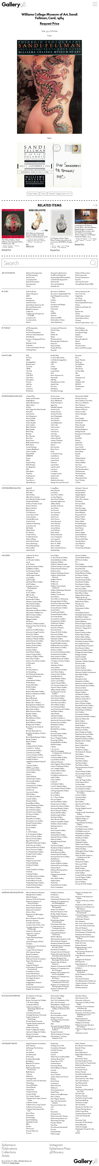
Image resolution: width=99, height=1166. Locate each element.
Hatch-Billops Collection (59, 1068)
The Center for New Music (84, 1078)
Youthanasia (79, 386)
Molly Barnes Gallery (58, 852)
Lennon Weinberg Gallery (60, 766)
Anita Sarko (30, 414)
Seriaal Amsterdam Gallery (85, 685)
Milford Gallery (56, 839)
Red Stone (78, 1050)
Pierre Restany (80, 512)
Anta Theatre (30, 1046)
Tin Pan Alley (79, 371)
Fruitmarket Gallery (33, 887)
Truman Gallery (80, 795)
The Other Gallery (81, 761)
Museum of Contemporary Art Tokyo (60, 977)
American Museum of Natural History (33, 902)
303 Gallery (30, 577)
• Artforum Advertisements (35, 239)
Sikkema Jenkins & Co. (83, 699)
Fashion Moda (31, 856)
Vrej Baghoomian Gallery (84, 829)
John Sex (54, 434)
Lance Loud (55, 458)
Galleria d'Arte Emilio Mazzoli (58, 576)
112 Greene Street (32, 573)
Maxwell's (54, 377)
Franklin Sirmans (32, 537)
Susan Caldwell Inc (81, 745)
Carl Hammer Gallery (33, 750)
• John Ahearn (80, 240)
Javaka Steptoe (56, 497)
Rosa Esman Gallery (82, 648)
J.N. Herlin (54, 663)
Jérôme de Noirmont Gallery (61, 720)
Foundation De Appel (58, 1048)
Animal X (29, 412)
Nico (77, 416)
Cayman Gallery (32, 765)
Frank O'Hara (31, 534)
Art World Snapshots (33, 332)
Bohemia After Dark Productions (33, 1069)
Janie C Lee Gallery (57, 681)
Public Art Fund (80, 943)
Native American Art (82, 291)
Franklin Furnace (56, 1050)
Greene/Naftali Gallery (59, 614)
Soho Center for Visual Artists (85, 1063)
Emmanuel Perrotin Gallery (35, 847)
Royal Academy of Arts (59, 1015)
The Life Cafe (80, 1093)
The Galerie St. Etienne (83, 752)
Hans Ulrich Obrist (32, 541)
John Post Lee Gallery (58, 702)
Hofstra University (32, 1027)
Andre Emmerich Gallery (34, 641)
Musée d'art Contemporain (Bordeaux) (84, 908)
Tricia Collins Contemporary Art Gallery (85, 792)
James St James (56, 414)
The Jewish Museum (82, 979)
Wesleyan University (82, 1023)
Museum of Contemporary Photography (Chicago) (60, 985)
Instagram (56, 1145)
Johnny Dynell (55, 438)
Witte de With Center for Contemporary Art (84, 856)
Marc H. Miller (56, 543)
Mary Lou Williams (82, 403)
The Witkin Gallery (81, 765)
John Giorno (55, 519)
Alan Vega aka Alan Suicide (36, 409)
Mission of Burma (81, 409)
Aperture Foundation (33, 910)
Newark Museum (81, 928)
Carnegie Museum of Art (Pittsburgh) (34, 928)
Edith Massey (30, 465)
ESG (27, 469)
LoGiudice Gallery (57, 784)
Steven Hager (80, 532)
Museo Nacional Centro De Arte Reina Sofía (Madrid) (61, 955)
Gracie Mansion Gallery (59, 608)
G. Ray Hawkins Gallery (59, 557)
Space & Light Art (81, 339)
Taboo (77, 456)
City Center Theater (33, 1096)
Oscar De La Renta (81, 499)
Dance (28, 322)
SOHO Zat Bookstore (82, 1065)
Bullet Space (30, 1072)
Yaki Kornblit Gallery (82, 870)
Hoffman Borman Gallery (60, 645)
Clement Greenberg (33, 523)
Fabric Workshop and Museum (33, 962)
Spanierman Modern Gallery (85, 716)
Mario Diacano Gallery (59, 810)
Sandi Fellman (33, 194)
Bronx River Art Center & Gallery (34, 728)
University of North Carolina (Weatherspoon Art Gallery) (85, 1014)
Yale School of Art (81, 1033)
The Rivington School (82, 316)
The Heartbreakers (82, 469)
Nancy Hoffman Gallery (59, 863)
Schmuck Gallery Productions (85, 672)
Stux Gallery (79, 743)
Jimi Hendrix (55, 420)
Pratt (52, 1011)
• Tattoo (16, 246)
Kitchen (53, 1079)
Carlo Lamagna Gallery (34, 755)
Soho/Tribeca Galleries (83, 710)
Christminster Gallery (33, 779)
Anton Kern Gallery (33, 658)
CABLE (28, 744)
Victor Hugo (79, 546)
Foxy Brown (30, 480)
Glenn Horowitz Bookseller (60, 1057)
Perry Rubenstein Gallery (84, 591)
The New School (81, 996)
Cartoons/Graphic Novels (35, 347)
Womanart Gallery (82, 862)
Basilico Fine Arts (32, 700)
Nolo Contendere (57, 887)
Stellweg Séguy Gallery (83, 736)
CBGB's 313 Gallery (32, 768)
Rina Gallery (79, 630)
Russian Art (79, 311)
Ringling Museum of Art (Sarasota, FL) (83, 948)
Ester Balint (30, 471)
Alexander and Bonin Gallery (36, 610)
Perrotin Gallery (81, 589)
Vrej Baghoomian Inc (82, 831)
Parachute (54, 1112)
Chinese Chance (31, 1092)
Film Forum (30, 1128)
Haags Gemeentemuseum (35, 987)
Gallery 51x (55, 581)
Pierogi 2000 (79, 604)
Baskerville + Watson (33, 702)
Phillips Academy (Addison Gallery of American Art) (60, 1008)
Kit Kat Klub (55, 355)
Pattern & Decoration (82, 273)
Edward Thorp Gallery (34, 836)
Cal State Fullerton (32, 1004)
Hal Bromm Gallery (57, 623)
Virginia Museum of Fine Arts (85, 983)
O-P (52, 1107)
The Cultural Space (81, 1081)
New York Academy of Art (60, 1000)
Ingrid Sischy (30, 550)
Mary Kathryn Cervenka (83, 400)
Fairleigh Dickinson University (36, 1015)
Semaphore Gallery (82, 681)
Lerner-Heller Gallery (58, 771)
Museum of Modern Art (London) (59, 989)
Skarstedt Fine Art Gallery (84, 705)
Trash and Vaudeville (82, 1116)
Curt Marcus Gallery (33, 796)
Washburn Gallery (81, 838)
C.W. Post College (32, 1002)
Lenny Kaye (55, 460)
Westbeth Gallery (81, 842)
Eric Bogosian (30, 467)
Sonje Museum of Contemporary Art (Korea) (85, 965)
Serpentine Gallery (81, 690)
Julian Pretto (55, 713)
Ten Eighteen (79, 364)
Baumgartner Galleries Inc (35, 705)
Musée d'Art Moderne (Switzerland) (83, 912)
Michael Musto (80, 490)
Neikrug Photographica (59, 870)
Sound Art (78, 337)
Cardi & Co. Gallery (33, 748)
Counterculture (31, 320)
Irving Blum (55, 488)
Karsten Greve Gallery (59, 722)
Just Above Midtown (58, 718)
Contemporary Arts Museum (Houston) (36, 947)
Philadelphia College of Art (60, 1004)
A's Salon (29, 590)
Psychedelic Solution (82, 612)
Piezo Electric (80, 606)
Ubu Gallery (79, 801)
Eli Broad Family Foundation (36, 959)
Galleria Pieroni (56, 579)
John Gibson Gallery (58, 696)
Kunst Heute (55, 1081)
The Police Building (81, 1100)
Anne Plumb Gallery (33, 652)
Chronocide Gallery (33, 781)
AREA (28, 360)
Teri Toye (78, 465)
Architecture (30, 300)
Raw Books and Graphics (84, 1046)
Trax (76, 1118)
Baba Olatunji (31, 427)
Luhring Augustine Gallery (60, 791)
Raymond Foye (80, 515)
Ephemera (8, 1145)
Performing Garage (58, 1120)
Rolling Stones (80, 431)
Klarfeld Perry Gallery (58, 729)
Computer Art (31, 318)
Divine (28, 458)
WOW (77, 1133)
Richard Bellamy (81, 621)
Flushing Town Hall (57, 1046)
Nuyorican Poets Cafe (58, 1105)
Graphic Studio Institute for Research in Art (35, 1024)
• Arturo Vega (55, 246)
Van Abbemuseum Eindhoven (85, 981)
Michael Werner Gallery (59, 837)
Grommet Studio (56, 616)
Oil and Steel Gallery (82, 557)
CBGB (28, 369)
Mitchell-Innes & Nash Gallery (58, 842)
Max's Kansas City (57, 375)
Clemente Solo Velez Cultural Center (36, 1099)
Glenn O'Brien (31, 539)
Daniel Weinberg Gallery (35, 805)
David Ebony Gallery (33, 807)
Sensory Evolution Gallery (84, 683)
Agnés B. (29, 488)
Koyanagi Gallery (57, 740)
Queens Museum (81, 945)
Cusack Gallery (31, 799)
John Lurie (54, 429)
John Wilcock (55, 526)
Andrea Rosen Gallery (34, 643)
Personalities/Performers (83, 302)
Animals (29, 298)
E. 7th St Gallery (31, 832)
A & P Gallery (30, 584)
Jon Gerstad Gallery (58, 707)
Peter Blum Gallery (81, 593)
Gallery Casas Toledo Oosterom (58, 587)
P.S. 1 (77, 562)
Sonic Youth (79, 447)
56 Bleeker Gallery (32, 569)
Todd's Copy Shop (81, 1111)
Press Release (80, 328)
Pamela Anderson (81, 420)
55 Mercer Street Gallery (34, 566)
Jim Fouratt (55, 510)
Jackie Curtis (55, 409)
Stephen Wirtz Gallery (83, 741)
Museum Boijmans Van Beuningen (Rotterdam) (60, 959)
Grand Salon (55, 610)
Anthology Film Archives (34, 1048)
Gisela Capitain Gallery (59, 605)
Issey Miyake (55, 490)
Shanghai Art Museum (83, 959)
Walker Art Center (81, 985)
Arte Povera (30, 277)
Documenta (30, 1115)
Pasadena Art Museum (83, 934)
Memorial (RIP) (56, 318)
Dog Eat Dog (30, 462)
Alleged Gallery (31, 619)
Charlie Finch (30, 521)
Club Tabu (29, 377)
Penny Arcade (80, 425)
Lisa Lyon (54, 469)
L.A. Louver (55, 749)
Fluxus (28, 286)
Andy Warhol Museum (34, 908)
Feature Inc (30, 858)
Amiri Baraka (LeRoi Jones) (35, 499)
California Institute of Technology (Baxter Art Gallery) (35, 1009)
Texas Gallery (80, 747)
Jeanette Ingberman (58, 501)
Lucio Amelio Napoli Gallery (61, 788)
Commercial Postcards (58, 328)
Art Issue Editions (32, 670)
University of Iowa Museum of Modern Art (84, 1007)
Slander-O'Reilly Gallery (83, 708)
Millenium (54, 1088)
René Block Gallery (82, 617)
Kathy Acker (55, 532)
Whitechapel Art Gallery (83, 847)
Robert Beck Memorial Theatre (83, 1055)
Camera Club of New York (35, 925)
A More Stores (31, 291)
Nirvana (54, 386)
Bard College (30, 998)
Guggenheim (30, 980)
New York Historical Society (85, 925)
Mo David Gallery (57, 845)
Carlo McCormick (32, 515)
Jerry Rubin (55, 508)
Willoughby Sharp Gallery (84, 851)
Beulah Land (30, 364)
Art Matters (30, 1052)
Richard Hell (79, 427)
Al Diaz (28, 407)
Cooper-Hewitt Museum (34, 950)
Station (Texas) (80, 1072)
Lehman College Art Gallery (36, 1032)
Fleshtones (29, 478)
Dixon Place (30, 1113)
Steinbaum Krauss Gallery (84, 734)
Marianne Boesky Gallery (60, 808)
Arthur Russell (30, 423)
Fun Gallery (55, 555)
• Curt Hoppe (64, 246)
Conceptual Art (31, 279)
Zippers (78, 389)
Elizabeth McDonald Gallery (36, 843)
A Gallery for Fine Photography (32, 587)
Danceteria (30, 380)
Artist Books (30, 337)
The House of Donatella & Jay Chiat (84, 1090)
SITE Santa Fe (80, 962)
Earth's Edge (30, 1117)
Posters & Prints (56, 348)
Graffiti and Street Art (58, 275)
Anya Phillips (30, 420)
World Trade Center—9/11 (84, 322)
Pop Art (78, 279)
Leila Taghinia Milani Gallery (61, 764)
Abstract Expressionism (34, 273)
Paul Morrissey (80, 508)
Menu (95, 4)
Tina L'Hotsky (80, 480)
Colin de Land (31, 526)
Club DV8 (29, 375)
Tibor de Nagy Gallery (83, 780)
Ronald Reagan (80, 523)
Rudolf (77, 436)
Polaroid (54, 343)
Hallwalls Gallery (57, 625)
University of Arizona (82, 1000)
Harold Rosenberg (32, 546)
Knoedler (54, 731)
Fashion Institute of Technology (32, 1018)
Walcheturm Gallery (82, 835)
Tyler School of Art (81, 998)
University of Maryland (83, 1010)
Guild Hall (29, 984)
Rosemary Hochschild (82, 434)
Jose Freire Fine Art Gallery (60, 709)
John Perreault (56, 521)
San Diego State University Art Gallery (60, 1020)
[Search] (49, 264)
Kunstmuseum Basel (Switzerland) (57, 921)
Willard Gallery (80, 849)
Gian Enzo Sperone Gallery (60, 603)
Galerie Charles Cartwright (60, 566)
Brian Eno (29, 438)
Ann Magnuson (31, 416)
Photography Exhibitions (59, 341)
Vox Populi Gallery (81, 827)
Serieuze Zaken (80, 688)
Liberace (54, 462)
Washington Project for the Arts (84, 1130)
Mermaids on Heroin (82, 407)
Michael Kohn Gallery (58, 835)
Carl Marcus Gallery (33, 752)
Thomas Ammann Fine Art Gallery (84, 768)
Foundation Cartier (32, 971)
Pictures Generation (82, 277)
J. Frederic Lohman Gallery (60, 661)
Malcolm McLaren (57, 480)
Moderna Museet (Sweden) (60, 943)
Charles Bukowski (32, 519)
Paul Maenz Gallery (82, 584)
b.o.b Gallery (31, 689)
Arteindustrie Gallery (33, 680)
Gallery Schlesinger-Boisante (61, 590)
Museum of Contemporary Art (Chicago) (60, 969)
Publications (9, 1148)
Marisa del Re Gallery (58, 813)
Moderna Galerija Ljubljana (60, 848)
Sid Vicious (79, 445)
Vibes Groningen (81, 1127)
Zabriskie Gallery (81, 879)
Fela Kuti (29, 473)
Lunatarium (55, 1083)
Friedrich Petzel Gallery (34, 885)
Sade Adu (78, 442)
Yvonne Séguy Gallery (83, 877)
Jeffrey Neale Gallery (58, 690)
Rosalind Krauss (80, 526)
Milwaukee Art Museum (59, 941)
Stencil (77, 341)
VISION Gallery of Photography (81, 819)
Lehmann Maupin (57, 762)
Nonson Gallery (81, 555)
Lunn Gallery (55, 793)
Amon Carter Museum (34, 905)
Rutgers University (57, 1017)
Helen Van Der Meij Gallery (60, 641)
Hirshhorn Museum (57, 892)
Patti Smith (79, 423)
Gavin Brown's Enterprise (59, 599)
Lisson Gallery (56, 779)
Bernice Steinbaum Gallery (35, 707)
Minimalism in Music (58, 320)
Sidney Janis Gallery (82, 697)
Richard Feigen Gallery (83, 623)
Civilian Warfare (32, 788)
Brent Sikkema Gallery (34, 722)
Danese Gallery (31, 801)
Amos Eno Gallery (32, 634)
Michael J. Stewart (81, 488)
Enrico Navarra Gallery (34, 849)
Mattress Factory (57, 826)
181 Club (29, 357)
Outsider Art (55, 286)
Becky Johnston (31, 508)
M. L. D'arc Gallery (57, 797)
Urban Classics (80, 806)
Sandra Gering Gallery (83, 670)
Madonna (54, 478)
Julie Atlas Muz (56, 442)
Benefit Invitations (32, 309)
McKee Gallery (56, 833)
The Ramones (80, 471)
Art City (28, 667)
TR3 (76, 373)
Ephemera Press (60, 1148)
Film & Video (55, 330)
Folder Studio (14, 1163)
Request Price (49, 23)
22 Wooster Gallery (33, 560)
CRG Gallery (30, 794)
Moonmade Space (57, 1090)
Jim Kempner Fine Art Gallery (58, 693)
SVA (52, 1024)
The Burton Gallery (81, 750)
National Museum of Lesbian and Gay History (85, 916)
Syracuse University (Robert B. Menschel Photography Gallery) (60, 1028)
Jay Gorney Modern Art (59, 685)
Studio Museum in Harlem (84, 974)
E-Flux (28, 830)
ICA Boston (54, 895)
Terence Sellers (80, 462)
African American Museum (35, 892)
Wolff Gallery (80, 859)
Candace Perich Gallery (34, 746)
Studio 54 (78, 362)
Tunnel (77, 375)
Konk (52, 451)
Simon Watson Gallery (83, 703)
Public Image (55, 1134)
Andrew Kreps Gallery (34, 645)
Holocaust (54, 309)
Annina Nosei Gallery (33, 654)
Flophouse (54, 1043)
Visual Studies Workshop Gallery (84, 823)
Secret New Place (81, 1059)
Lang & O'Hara (56, 755)
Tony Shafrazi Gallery (83, 789)
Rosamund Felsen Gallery (84, 650)
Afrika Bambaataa (32, 403)
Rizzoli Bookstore (81, 1052)
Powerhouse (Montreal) (59, 1127)
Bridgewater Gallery (33, 724)
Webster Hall (80, 382)
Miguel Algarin (80, 495)
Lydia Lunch (55, 476)
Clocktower (30, 790)
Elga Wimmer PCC (32, 841)
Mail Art (53, 315)
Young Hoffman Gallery (83, 875)
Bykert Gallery (31, 741)
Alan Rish (29, 492)
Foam (28, 867)
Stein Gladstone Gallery (83, 732)
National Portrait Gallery (59, 865)
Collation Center (32, 1102)
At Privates (30, 1057)
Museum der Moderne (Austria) (58, 963)
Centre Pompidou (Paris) (34, 941)
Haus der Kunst (56, 630)
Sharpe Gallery (80, 692)
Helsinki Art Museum (33, 989)
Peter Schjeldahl (80, 510)
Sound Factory (80, 1067)
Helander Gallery (57, 639)
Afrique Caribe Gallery (34, 601)
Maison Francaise (32, 1034)
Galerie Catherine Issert (59, 564)
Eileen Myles (30, 530)
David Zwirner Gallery (34, 812)
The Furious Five (81, 467)
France (53, 302)
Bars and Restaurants (33, 307)
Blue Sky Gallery (32, 716)
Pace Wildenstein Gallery (84, 566)
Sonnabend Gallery (82, 714)
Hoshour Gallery (56, 650)
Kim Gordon (55, 447)
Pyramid (78, 355)
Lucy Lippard (55, 539)
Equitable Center (32, 1122)
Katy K (53, 445)
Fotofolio (29, 872)
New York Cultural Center (84, 923)
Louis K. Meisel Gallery (59, 786)
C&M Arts (29, 1076)
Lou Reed (54, 471)
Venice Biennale (80, 1125)
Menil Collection (56, 937)
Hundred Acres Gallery (59, 654)
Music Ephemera (56, 322)
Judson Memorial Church (59, 1077)
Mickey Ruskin (80, 492)
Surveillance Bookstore (83, 1074)
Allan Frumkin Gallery (33, 615)
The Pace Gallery (81, 763)
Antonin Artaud (31, 506)
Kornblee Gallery (57, 736)
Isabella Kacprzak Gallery (60, 658)
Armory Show (31, 912)
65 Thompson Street (33, 571)
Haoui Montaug (31, 543)
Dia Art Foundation (32, 957)
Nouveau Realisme (57, 284)
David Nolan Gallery (33, 810)
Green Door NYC (57, 1061)
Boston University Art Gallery (36, 1000)
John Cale (54, 425)
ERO (27, 1124)
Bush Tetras (30, 445)
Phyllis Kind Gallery (82, 601)
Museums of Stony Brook (84, 905)
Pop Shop (54, 1125)
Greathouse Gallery (58, 612)
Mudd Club (55, 384)
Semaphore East (81, 679)
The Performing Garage (83, 1098)
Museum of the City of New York (84, 901)
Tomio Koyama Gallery (83, 786)
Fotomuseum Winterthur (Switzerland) (34, 968)
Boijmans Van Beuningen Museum (34, 915)
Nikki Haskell (80, 497)
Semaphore (79, 677)
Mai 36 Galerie (56, 799)
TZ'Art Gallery (80, 799)
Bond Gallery (30, 720)
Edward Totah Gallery (34, 838)
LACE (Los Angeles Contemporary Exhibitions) (61, 752)
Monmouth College (57, 996)
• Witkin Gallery (7, 247)
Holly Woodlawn (57, 403)
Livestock (54, 782)
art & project (30, 663)
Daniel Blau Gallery (33, 803)
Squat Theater (80, 360)
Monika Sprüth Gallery (59, 854)
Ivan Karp (54, 492)
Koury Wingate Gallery (59, 738)
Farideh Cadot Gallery (34, 854)
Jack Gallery (55, 667)
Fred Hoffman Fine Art (34, 880)
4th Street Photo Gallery (34, 582)
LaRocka (54, 362)
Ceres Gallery (31, 772)
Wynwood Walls (81, 864)
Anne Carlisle (30, 418)
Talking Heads (80, 458)
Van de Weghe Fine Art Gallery (83, 809)
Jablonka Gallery (57, 665)
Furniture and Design (58, 304)
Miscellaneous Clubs (58, 382)
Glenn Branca (31, 482)
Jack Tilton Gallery (57, 672)
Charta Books (31, 1087)
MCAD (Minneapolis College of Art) (36, 1037)
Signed (77, 334)
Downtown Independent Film (61, 294)
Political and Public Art (83, 307)
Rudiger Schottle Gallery (83, 652)
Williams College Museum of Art (60, 194)
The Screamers (80, 473)
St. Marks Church (81, 1069)
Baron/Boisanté (31, 698)
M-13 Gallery (55, 795)
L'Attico (53, 747)
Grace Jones (55, 396)
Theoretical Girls (81, 478)
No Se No (54, 883)
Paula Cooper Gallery (83, 586)
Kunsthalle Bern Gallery (59, 742)
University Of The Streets (83, 1122)
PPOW (77, 610)
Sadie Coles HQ (80, 659)
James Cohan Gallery (58, 674)
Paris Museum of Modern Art (85, 932)
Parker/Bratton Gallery (83, 573)
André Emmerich (32, 647)
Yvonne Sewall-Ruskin (83, 548)
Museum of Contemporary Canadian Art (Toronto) (60, 981)
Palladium (54, 389)
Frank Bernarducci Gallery (35, 876)
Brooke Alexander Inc (33, 731)
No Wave (78, 298)
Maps (53, 337)
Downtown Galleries (58, 291)
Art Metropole (31, 1054)
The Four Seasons (81, 1085)
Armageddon (31, 362)
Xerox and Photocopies (83, 348)
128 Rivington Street (33, 575)
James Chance (56, 412)
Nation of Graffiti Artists (59, 1094)
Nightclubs (79, 296)
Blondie (28, 434)
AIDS (28, 296)
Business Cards (31, 343)
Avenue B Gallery (32, 685)
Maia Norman (56, 541)
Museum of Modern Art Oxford (83, 893)
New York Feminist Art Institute (58, 1102)
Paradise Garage (57, 391)
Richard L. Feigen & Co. (83, 628)
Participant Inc (56, 1114)
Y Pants (77, 482)
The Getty (78, 976)
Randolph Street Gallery (83, 615)
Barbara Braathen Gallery (35, 691)
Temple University (57, 1032)
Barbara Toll (30, 696)
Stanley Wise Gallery (82, 727)
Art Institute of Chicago (34, 996)
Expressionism (31, 284)
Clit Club (29, 371)
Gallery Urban (56, 592)
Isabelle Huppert (56, 407)
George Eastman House (34, 976)
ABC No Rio (30, 595)
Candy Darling (31, 447)
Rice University (56, 1013)
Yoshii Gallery (80, 873)
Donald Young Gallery (34, 823)
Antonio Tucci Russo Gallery (35, 661)
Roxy (77, 357)
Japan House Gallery (58, 683)
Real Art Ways (80, 1048)
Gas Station (55, 307)
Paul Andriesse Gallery (83, 580)
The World (79, 369)
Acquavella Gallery (33, 599)
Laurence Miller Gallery (59, 757)
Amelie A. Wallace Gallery (35, 623)
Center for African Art (33, 931)
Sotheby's (78, 968)
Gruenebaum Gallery (58, 621)
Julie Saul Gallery (57, 716)
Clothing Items (31, 350)
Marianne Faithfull (81, 396)
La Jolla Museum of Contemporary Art (58, 927)
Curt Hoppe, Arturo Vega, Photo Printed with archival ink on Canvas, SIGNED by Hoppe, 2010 (61, 241)
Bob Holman (30, 510)
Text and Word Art (81, 282)
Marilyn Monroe (81, 398)
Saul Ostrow (79, 528)
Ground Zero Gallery (58, 619)
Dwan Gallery (31, 827)
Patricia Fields (80, 504)
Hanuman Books (56, 1066)
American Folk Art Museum (35, 899)
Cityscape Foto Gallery (34, 785)
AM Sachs (29, 621)
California (29, 311)
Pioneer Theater (56, 1123)
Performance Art (81, 275)
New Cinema (55, 1096)
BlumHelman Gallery (33, 718)
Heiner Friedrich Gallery (59, 636)
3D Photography (32, 328)
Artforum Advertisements (35, 334)
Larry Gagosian (56, 537)
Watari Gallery (80, 840)
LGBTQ (53, 313)
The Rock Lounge (81, 1102)
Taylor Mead (79, 460)
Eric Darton (30, 532)
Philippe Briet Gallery (82, 595)
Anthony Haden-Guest (34, 504)
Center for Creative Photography (33, 934)
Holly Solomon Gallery (59, 647)
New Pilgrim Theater (58, 1099)
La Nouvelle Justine (57, 357)
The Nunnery (79, 758)
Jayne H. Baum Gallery (59, 687)
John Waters (55, 436)
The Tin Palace (80, 1105)
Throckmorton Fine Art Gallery (83, 777)
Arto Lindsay (30, 425)
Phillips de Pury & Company (85, 941)
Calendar (29, 345)
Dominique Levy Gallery (34, 821)
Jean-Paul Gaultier (57, 499)
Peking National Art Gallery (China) (85, 937)
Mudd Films (55, 1092)
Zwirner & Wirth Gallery (83, 884)
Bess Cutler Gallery (32, 709)
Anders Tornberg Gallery (35, 636)
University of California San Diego (84, 1003)
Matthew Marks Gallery (59, 824)
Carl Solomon (31, 512)
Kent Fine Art (55, 727)
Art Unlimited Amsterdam (35, 674)
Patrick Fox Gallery (82, 577)
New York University (58, 1002)
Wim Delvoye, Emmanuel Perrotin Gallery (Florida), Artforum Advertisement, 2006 (37, 235)
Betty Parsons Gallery (33, 711)
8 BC (27, 355)
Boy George (30, 436)
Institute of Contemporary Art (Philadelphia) (60, 902)
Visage (77, 380)
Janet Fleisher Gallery (58, 678)
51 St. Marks (30, 564)
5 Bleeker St (30, 557)
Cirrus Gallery (31, 783)
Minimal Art (55, 282)
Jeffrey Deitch (55, 504)
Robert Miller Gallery (82, 637)
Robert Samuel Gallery (83, 639)
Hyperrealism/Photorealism (60, 277)
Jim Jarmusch (55, 512)
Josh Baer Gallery (57, 711)
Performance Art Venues (59, 1116)
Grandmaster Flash (57, 398)
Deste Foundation (32, 954)
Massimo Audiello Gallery (60, 821)
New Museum (80, 921)
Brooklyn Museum (32, 920)
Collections (9, 1152)
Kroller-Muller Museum (59, 914)
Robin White (79, 521)
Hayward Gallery (57, 634)
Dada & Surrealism (32, 282)
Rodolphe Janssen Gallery (84, 641)
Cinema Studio (31, 1094)
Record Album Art (81, 330)
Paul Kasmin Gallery (82, 582)
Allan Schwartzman (33, 497)
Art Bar (28, 665)
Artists (5, 1155)
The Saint (78, 366)
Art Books (29, 330)
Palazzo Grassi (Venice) (83, 930)
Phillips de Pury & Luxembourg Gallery (83, 598)
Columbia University (33, 1013)
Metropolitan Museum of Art (61, 939)
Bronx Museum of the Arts (35, 918)
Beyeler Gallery (31, 713)
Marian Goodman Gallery (60, 806)
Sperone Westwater (82, 719)
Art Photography (32, 275)
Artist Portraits (31, 302)
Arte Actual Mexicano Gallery (33, 677)
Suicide (77, 454)
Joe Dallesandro (56, 423)
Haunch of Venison (57, 628)
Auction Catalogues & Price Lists (35, 340)
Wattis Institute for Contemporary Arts (83, 1019)
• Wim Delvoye (37, 242)
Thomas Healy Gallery (83, 771)
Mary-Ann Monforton (58, 548)
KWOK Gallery (56, 744)
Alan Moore (30, 490)
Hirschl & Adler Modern (59, 643)
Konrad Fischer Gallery (59, 733)
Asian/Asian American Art (35, 305)
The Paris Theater (81, 1096)
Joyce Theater (56, 1074)
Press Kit (53, 350)
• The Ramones (61, 247)
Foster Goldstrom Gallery (35, 869)
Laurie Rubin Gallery (58, 759)
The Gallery (79, 754)
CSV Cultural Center (33, 952)
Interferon (54, 1072)
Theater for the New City (84, 1107)
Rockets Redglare (81, 429)
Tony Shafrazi (80, 543)
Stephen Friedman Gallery (84, 739)
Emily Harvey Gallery (33, 845)
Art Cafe (29, 1050)
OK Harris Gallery (81, 560)
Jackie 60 (29, 389)
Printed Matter (56, 1131)
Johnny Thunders (57, 440)
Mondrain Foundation (58, 949)
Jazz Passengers (56, 416)
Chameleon (30, 1083)
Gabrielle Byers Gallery (59, 560)
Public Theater (80, 1043)
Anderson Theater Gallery (35, 639)
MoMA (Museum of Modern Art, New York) (60, 946)
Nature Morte (55, 868)
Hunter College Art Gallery (35, 1030)
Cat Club (29, 366)
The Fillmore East (81, 1083)
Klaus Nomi (55, 449)
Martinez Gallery (57, 817)
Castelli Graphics (32, 759)
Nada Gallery (56, 861)
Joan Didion (55, 515)
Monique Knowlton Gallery (60, 857)
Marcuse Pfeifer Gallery (59, 801)
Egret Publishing (31, 1120)
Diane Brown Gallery (33, 818)
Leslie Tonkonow (56, 773)
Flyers (53, 332)
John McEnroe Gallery (58, 700)
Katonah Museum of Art (59, 912)
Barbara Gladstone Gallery (35, 693)
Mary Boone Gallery (58, 819)
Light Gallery (55, 777)
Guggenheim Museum (34, 982)
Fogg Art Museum (32, 965)
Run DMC (78, 438)
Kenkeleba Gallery (57, 724)
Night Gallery (55, 880)
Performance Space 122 (59, 1118)
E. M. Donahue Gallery (34, 834)
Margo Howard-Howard (59, 482)
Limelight (54, 369)
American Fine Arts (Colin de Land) (36, 627)
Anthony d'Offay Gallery (34, 656)
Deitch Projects (31, 816)
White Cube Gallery (82, 844)
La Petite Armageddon (59, 360)
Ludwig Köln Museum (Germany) (58, 933)
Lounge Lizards (56, 473)
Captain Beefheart (32, 449)
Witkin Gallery (80, 853)
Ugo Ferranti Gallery (82, 804)
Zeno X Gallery (80, 882)
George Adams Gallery (59, 601)
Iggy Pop (54, 405)
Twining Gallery (80, 797)
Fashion (53, 300)
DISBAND (29, 456)
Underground (80, 377)
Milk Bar (54, 380)
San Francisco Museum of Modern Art (84, 952)
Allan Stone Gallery (33, 617)
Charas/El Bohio (31, 1085)
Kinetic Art (54, 334)
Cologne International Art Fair (35, 1110)
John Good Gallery (57, 698)
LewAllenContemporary (59, 775)
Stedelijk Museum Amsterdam (81, 971)
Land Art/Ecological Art (59, 279)
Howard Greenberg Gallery (61, 652)
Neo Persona (55, 872)
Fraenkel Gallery (32, 874)
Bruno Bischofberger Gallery (36, 737)
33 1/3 (28, 562)
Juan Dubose (55, 530)
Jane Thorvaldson (57, 495)
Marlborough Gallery (58, 815)
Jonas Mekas (55, 528)
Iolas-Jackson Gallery (58, 656)
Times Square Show (82, 318)
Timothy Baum (80, 541)
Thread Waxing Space (83, 1109)
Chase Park (30, 1089)
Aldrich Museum (31, 897)
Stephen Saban (80, 449)
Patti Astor (79, 506)
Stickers (78, 343)
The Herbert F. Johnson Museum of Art (59, 1037)
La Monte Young (56, 454)
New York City (80, 294)
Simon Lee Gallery (81, 701)
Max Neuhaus (80, 405)
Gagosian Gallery (57, 562)
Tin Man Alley (80, 784)
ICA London (55, 897)
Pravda (53, 1129)
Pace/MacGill (80, 569)
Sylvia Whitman (80, 537)
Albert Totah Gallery (33, 606)
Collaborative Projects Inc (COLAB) (35, 314)
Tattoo (43, 194)
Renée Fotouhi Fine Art (83, 619)
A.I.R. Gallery (31, 592)
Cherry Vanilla (31, 451)
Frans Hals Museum (33, 973)
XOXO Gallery (80, 868)
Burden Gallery (31, 739)
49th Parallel (30, 580)
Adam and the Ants (32, 398)
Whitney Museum (81, 987)
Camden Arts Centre (33, 923)
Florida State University (34, 1021)
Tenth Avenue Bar (81, 1076)
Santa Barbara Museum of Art (84, 956)
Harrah (28, 382)
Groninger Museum (33, 978)
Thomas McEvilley (81, 539)
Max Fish (54, 828)
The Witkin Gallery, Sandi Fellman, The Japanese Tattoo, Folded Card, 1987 (12, 242)
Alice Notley (30, 495)
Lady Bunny (55, 456)
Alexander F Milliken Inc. (34, 612)
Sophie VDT (79, 530)
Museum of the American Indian (84, 897)
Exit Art (28, 1126)
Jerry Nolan (55, 418)
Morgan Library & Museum (60, 952)
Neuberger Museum (82, 919)
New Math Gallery (57, 878)
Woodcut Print (80, 346)
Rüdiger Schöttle (81, 654)
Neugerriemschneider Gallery (58, 875)
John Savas (55, 431)
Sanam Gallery (80, 668)
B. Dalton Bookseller (33, 1059)
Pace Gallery (79, 564)
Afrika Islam (30, 405)
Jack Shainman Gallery (59, 670)
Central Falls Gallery (33, 770)
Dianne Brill (30, 454)
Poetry (77, 305)
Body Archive (30, 1066)
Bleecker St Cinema (32, 1063)
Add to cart (30, 246)
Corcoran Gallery (32, 792)
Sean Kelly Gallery (81, 674)
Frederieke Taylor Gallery (35, 883)
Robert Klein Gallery (82, 635)
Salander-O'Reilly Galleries (84, 661)
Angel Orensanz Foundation (36, 1043)
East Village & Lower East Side (59, 297)
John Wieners (55, 523)
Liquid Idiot (55, 465)
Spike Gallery (80, 721)
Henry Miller (30, 548)
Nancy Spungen (81, 414)
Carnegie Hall (31, 1078)
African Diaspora (32, 294)
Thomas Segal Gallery (83, 774)
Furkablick (54, 1052)
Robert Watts (80, 517)
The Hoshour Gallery (82, 756)
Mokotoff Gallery (57, 850)
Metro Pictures (56, 1085)
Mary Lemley (55, 546)
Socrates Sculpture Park (83, 1061)
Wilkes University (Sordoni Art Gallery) (84, 1026)
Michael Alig (55, 550)
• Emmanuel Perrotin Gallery (36, 240)
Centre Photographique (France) (34, 938)
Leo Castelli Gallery (57, 768)
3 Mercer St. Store (32, 555)
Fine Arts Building (32, 863)
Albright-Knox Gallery (34, 895)
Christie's (29, 944)
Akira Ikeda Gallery (33, 604)
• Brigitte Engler (81, 239)
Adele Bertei (30, 400)
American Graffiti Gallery (35, 630)
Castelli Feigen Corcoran (34, 757)
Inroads (53, 1070)
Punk (77, 309)
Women (78, 320)
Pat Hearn (78, 501)
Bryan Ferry (30, 440)
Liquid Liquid (55, 467)
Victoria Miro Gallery (82, 816)
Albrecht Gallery (32, 608)
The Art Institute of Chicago (60, 1034)
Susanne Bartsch (81, 534)
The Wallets (79, 476)
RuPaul (77, 440)
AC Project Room (32, 597)
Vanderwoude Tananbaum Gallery (84, 813)
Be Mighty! (30, 1061)
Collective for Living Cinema (36, 1105)
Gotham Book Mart (57, 1059)
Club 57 (28, 373)
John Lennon (55, 427)
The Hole (78, 1087)
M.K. (52, 373)
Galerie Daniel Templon (59, 569)
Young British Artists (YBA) (84, 284)
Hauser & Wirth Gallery (59, 632)
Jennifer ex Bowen (57, 506)
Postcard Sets (55, 346)
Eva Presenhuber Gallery (34, 852)
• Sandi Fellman (7, 246)
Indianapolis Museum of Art (60, 899)
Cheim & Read (31, 776)
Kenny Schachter (56, 534)
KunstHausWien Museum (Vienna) (59, 917)
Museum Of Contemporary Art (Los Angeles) (60, 973)
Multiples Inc (55, 859)
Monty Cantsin (80, 412)
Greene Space (56, 1063)
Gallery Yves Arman (58, 594)
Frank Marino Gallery (33, 878)
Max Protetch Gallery (58, 830)
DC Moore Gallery (32, 814)
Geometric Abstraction (59, 273)
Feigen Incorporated (33, 860)
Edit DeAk (29, 528)
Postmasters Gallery (82, 608)
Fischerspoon (30, 476)
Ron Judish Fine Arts (82, 643)
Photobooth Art (56, 339)
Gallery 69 (54, 584)
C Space (29, 1074)
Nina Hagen (79, 418)
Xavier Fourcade (81, 866)
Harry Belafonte (56, 400)
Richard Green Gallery (83, 626)
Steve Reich (79, 451)
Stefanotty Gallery (81, 730)
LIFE (52, 364)
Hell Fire (29, 384)
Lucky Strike (55, 371)
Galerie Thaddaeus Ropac (60, 573)
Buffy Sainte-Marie (32, 442)
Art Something (31, 672)
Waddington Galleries (83, 833)
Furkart (53, 1054)
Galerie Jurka (55, 571)
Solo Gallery (79, 712)
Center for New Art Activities (36, 1081)
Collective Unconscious (34, 1107)
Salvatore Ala (80, 663)
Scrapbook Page (81, 332)
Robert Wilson (80, 519)
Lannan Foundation (57, 930)
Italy (52, 311)
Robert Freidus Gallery (83, 632)
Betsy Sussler (30, 429)
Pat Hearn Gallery (81, 575)
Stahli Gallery (80, 725)
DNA (28, 460)
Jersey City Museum (58, 909)
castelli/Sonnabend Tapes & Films (36, 762)
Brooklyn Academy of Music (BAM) (36, 734)
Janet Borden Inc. (57, 676)
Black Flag (29, 431)
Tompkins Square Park (83, 1113)
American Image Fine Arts (35, 632)
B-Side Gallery (31, 687)
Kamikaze (29, 391)
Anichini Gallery (31, 650)
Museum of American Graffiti (61, 966)
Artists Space (30, 682)
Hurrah (28, 386)
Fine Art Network (32, 1131)
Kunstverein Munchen (58, 924)
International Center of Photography (59, 906)
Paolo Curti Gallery (82, 571)
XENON (78, 384)
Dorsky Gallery (31, 825)
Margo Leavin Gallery (58, 804)
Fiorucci (29, 1133)
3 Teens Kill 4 (30, 396)
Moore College (56, 998)
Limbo (53, 366)
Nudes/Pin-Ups (80, 300)
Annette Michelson (32, 501)
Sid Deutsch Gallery (82, 694)
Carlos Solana (31, 517)
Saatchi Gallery (80, 657)
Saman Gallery (80, 666)
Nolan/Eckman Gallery (59, 885)
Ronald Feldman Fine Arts (84, 646)
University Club (80, 1120)
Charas (28, 774)
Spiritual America (81, 723)
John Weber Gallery (58, 705)
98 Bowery (57, 1152)
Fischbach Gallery (32, 865)
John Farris (54, 517)
